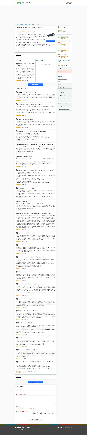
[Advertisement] (43, 15)
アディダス (24, 37)
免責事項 (62, 427)
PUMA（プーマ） (63, 48)
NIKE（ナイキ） (63, 30)
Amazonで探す (51, 41)
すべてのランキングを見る (64, 109)
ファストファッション (62, 79)
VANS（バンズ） (63, 54)
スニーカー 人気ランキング (26, 24)
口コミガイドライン (27, 417)
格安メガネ (60, 76)
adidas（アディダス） (64, 36)
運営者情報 (59, 427)
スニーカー (60, 81)
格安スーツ (60, 74)
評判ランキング (17, 24)
